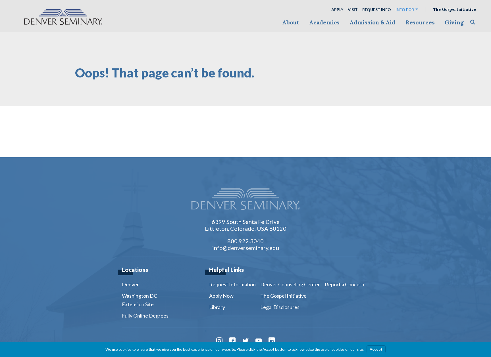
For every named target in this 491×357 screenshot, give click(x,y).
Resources (420, 22)
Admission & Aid (372, 22)
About (290, 22)
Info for (405, 9)
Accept (376, 349)
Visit (353, 9)
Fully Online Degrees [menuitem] (145, 315)
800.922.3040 (245, 241)
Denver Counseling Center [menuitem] (290, 284)
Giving (454, 22)
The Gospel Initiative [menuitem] (283, 296)
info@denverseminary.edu (245, 247)
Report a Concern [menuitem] (344, 284)
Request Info (376, 9)
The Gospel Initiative (454, 9)
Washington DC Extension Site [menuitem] (139, 300)
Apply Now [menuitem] (221, 296)
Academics (324, 22)
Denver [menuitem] (130, 284)
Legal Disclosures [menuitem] (279, 307)
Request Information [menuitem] (232, 284)
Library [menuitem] (217, 307)
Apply (337, 9)
